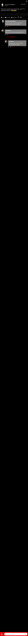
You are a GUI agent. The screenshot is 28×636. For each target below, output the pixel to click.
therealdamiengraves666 (10, 24)
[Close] (27, 1)
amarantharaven (12, 43)
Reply (10, 26)
